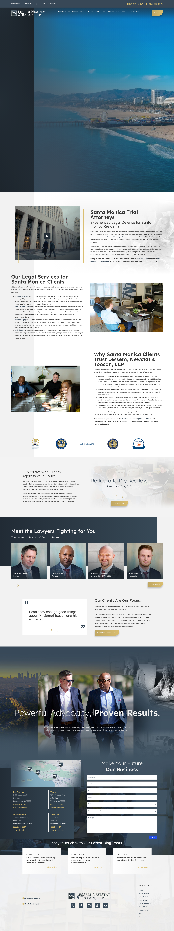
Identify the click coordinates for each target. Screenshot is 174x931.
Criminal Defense (78, 12)
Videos (42, 4)
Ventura (54, 792)
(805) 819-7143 (56, 804)
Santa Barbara (19, 814)
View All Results (118, 503)
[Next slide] (122, 497)
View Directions (20, 807)
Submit (153, 837)
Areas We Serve (134, 12)
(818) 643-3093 (155, 3)
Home (141, 890)
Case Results (15, 4)
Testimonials (27, 4)
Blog (35, 4)
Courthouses (52, 4)
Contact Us (142, 917)
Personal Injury (108, 12)
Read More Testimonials (106, 633)
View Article (52, 867)
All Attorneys (154, 584)
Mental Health (93, 12)
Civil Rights (120, 12)
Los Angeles (18, 792)
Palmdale (54, 814)
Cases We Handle (145, 903)
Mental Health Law (22, 307)
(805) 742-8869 (19, 827)
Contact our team (129, 419)
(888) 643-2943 (136, 3)
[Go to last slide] (116, 497)
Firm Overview (64, 12)
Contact (157, 13)
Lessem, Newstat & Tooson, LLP (112, 237)
